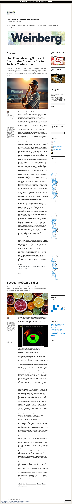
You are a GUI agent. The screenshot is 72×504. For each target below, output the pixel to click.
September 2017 (54, 268)
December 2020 (54, 228)
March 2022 (53, 214)
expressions (9, 323)
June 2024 (53, 187)
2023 (53, 325)
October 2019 (53, 242)
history (61, 329)
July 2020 (53, 233)
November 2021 (53, 218)
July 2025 (52, 174)
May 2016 (52, 283)
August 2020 (53, 232)
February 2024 (53, 191)
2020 (62, 324)
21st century (54, 324)
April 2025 (53, 177)
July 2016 (52, 281)
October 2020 (53, 230)
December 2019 (53, 240)
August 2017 (53, 269)
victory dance (9, 330)
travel (53, 336)
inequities (11, 120)
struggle (13, 136)
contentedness (11, 322)
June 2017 (52, 271)
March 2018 (53, 262)
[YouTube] (58, 121)
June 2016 (53, 282)
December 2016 (53, 277)
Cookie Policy (21, 502)
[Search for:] (57, 133)
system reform (9, 137)
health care (12, 118)
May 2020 (53, 235)
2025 (7, 116)
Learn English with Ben (30, 25)
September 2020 (54, 231)
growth (14, 323)
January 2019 (53, 252)
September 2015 (54, 292)
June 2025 (53, 175)
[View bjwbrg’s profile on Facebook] (51, 121)
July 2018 (52, 258)
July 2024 (53, 186)
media (8, 121)
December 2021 (54, 217)
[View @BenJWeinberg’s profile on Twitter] (53, 121)
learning (56, 330)
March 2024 (53, 190)
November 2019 (53, 241)
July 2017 (52, 270)
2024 (56, 325)
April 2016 (53, 284)
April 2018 (53, 261)
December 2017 (53, 265)
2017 (58, 324)
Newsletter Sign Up (10, 27)
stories (11, 136)
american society (11, 116)
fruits (12, 323)
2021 (64, 324)
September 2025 (54, 172)
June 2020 (53, 234)
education (58, 327)
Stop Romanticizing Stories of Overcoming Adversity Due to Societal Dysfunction (25, 61)
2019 (60, 324)
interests (52, 330)
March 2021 (53, 225)
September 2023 (54, 196)
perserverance (9, 327)
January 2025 (53, 180)
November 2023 (54, 194)
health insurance (11, 131)
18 (53, 309)
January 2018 (53, 264)
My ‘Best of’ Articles (42, 25)
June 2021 (53, 223)
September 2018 (54, 256)
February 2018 (53, 263)
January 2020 (53, 239)
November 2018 (53, 254)
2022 (7, 322)
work (12, 330)
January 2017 (53, 276)
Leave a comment (9, 342)
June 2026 (53, 162)
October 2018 (53, 255)
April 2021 (53, 224)
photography (54, 333)
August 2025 (53, 173)
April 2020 (53, 236)
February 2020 (53, 238)
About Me (8, 25)
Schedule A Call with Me (53, 25)
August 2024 (53, 185)
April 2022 (53, 213)
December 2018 (53, 253)
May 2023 (53, 200)
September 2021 (54, 220)
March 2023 (53, 202)
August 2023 (53, 197)
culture (11, 117)
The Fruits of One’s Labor (22, 282)
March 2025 (53, 178)
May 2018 (53, 260)
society (12, 135)
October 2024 (53, 183)
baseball (8, 117)
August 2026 (53, 160)
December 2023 (54, 193)
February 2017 (53, 275)
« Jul (53, 314)
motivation (12, 325)
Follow (52, 106)
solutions (8, 136)
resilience (10, 121)
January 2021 (53, 227)
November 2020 (54, 229)
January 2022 (53, 216)
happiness (8, 324)
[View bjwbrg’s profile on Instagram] (56, 121)
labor (11, 324)
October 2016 (53, 278)
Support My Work (21, 25)
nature (61, 330)
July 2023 (52, 198)
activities (59, 325)
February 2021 (53, 226)
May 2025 (53, 176)
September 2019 (54, 243)
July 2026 (52, 161)
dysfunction (9, 118)
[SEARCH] (64, 133)
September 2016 (54, 279)
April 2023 (53, 201)
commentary (12, 128)
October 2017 (53, 267)
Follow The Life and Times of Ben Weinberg (57, 89)
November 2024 (54, 182)
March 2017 (53, 274)
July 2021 (52, 222)
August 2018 (53, 257)
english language (56, 329)
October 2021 (53, 219)
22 (62, 309)
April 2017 (53, 273)
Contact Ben (14, 25)
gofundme (10, 130)
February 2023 (53, 203)
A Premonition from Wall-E (57, 149)
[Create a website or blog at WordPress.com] (19, 499)
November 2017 (53, 266)
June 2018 (53, 259)
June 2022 (53, 212)
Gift (50, 1)
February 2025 (53, 179)
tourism (63, 333)
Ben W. (8, 114)
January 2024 (53, 192)
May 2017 (52, 272)
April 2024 (53, 189)
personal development (55, 332)
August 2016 (53, 280)
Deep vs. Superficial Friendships (58, 152)
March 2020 (53, 237)
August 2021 (53, 221)
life (59, 330)
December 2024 (54, 181)
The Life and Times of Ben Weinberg (23, 20)
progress (10, 329)
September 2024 (54, 184)
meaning (13, 324)
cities (64, 325)
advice (62, 325)
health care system (10, 119)
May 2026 (53, 163)
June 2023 (53, 199)
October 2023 (53, 195)
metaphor (8, 325)
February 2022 (53, 215)
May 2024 (53, 188)
